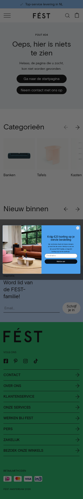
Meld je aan (61, 261)
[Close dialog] (77, 228)
